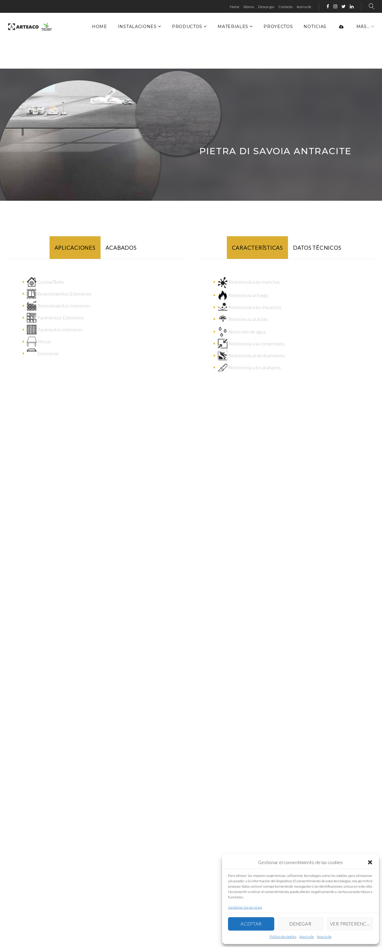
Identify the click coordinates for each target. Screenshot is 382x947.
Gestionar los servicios (245, 907)
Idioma (249, 6)
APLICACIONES (75, 247)
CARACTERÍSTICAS (257, 247)
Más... (363, 26)
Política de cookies (282, 936)
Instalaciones (137, 26)
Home (234, 6)
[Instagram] (335, 6)
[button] (370, 862)
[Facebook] (327, 6)
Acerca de (306, 936)
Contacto (285, 6)
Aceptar (251, 923)
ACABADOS (121, 247)
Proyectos (278, 26)
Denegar (300, 923)
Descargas (266, 6)
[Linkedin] (352, 6)
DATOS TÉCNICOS (317, 247)
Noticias (315, 26)
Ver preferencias (351, 923)
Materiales (233, 26)
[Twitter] (343, 6)
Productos (187, 26)
